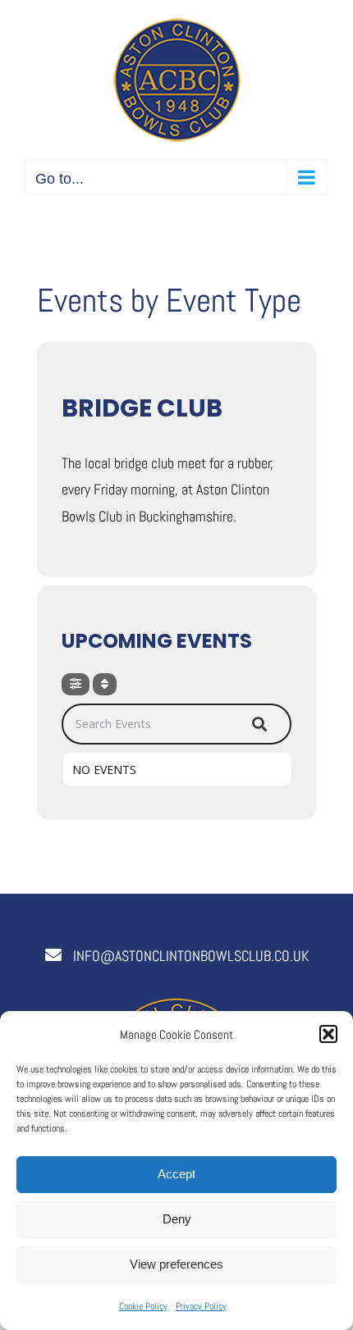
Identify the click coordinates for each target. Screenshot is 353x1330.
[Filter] (75, 684)
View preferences (176, 1264)
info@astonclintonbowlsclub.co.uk (191, 955)
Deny (177, 1219)
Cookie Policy (143, 1306)
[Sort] (105, 684)
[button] (328, 1034)
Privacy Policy (201, 1306)
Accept (176, 1174)
